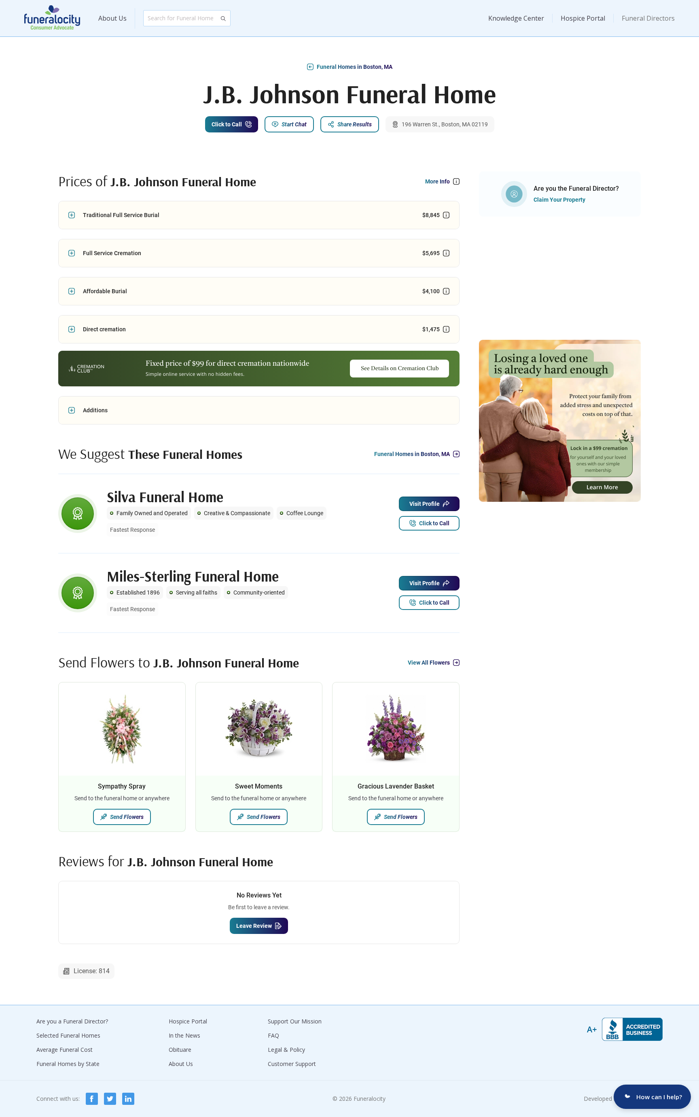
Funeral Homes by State (68, 1064)
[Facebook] (92, 1099)
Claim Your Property (559, 199)
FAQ (273, 1035)
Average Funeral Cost (64, 1049)
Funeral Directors (648, 18)
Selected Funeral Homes (68, 1035)
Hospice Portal (583, 18)
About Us (112, 18)
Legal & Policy (286, 1049)
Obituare (180, 1049)
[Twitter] (110, 1099)
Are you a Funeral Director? (72, 1021)
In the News (184, 1035)
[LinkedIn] (128, 1099)
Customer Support (292, 1064)
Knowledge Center (516, 18)
